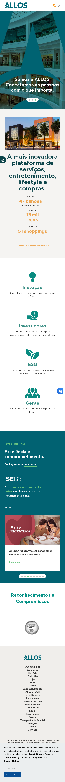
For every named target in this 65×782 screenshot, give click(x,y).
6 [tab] (37, 576)
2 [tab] (32, 100)
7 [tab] (40, 576)
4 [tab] (31, 576)
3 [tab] (35, 100)
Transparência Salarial (32, 720)
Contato (32, 729)
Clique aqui (24, 740)
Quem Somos (32, 666)
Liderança (32, 669)
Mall (32, 682)
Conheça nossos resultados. (21, 464)
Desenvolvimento (32, 688)
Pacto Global (32, 704)
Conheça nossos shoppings (33, 245)
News (8, 508)
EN (59, 6)
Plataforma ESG (32, 701)
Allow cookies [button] (12, 775)
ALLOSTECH (32, 691)
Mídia (32, 685)
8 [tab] (43, 576)
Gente (32, 717)
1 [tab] (29, 100)
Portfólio (32, 676)
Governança (32, 714)
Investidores (32, 695)
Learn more (11, 768)
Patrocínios (32, 698)
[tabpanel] (32, 60)
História (32, 673)
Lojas (32, 679)
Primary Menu (49, 6)
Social (32, 710)
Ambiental (33, 707)
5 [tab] (34, 576)
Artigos (32, 723)
